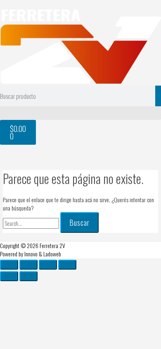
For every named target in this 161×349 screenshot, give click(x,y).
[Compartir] (48, 265)
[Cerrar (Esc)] (67, 265)
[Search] (158, 96)
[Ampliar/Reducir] (9, 265)
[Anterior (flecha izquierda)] (9, 276)
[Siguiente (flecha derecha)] (28, 276)
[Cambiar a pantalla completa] (28, 265)
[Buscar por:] (31, 223)
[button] (80, 113)
